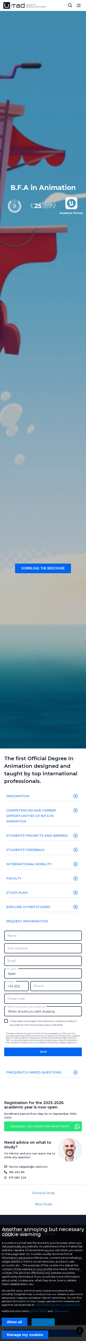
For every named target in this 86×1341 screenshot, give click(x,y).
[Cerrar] (70, 5)
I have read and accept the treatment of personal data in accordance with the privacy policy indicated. (43, 1022)
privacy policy (38, 1311)
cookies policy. (61, 1311)
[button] (43, 568)
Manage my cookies (25, 1335)
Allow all (14, 1322)
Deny (43, 1322)
